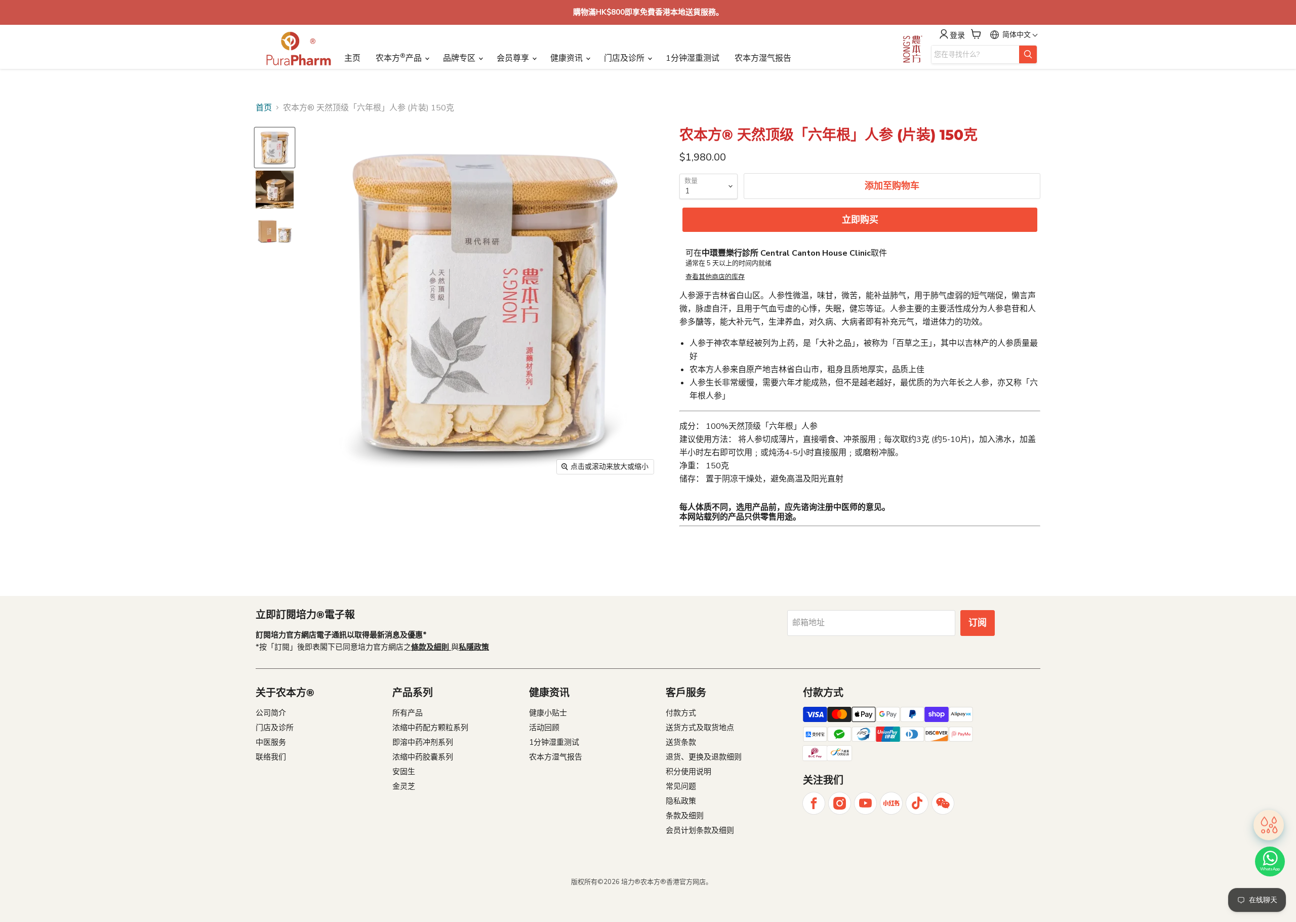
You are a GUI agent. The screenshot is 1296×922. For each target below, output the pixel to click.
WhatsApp (1270, 869)
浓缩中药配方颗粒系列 (430, 728)
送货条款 (681, 742)
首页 (264, 107)
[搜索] (1028, 54)
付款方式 (681, 713)
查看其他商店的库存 (715, 276)
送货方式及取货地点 (700, 728)
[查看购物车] (976, 34)
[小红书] (891, 803)
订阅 (977, 623)
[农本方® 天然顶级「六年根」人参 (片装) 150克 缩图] (275, 148)
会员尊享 (514, 58)
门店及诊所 (625, 58)
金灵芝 (403, 786)
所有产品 (407, 713)
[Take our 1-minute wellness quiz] (1268, 822)
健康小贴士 (548, 713)
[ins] (839, 803)
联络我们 (271, 757)
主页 (352, 58)
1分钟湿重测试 (692, 58)
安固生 (403, 772)
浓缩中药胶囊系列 (422, 757)
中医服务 (271, 742)
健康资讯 (567, 58)
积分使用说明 (688, 772)
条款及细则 (685, 816)
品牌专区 (460, 58)
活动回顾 (544, 728)
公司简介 (271, 713)
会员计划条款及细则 (700, 830)
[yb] (865, 803)
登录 (957, 35)
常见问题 (681, 786)
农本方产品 (400, 58)
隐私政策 (681, 801)
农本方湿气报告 (763, 58)
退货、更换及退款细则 (704, 757)
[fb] (813, 803)
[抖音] (917, 803)
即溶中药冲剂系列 (422, 742)
